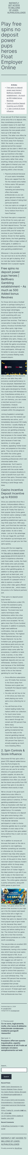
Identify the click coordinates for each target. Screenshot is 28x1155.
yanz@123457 (7, 1008)
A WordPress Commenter (9, 1126)
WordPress (18, 1148)
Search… (4, 1065)
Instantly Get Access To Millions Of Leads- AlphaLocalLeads (16, 8)
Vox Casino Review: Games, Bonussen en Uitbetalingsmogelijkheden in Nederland (13, 1094)
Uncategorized (15, 1010)
